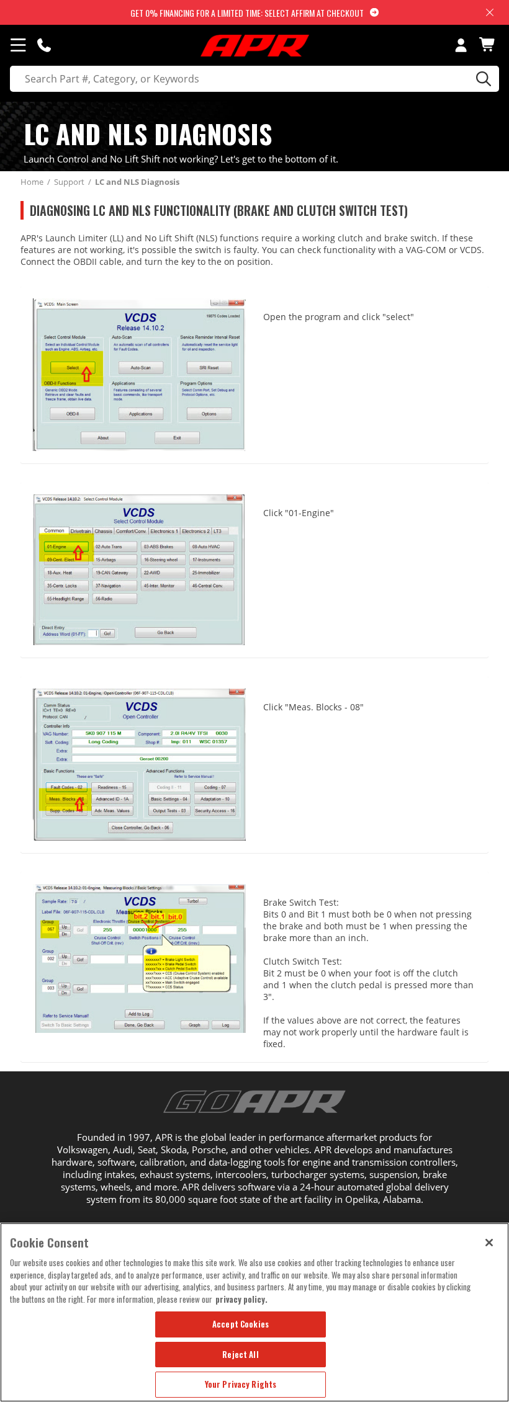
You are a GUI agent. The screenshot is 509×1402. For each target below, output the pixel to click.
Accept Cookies (240, 1324)
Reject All (240, 1354)
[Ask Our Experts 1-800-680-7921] (44, 44)
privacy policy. (241, 1299)
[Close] (489, 1242)
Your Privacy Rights (240, 1384)
